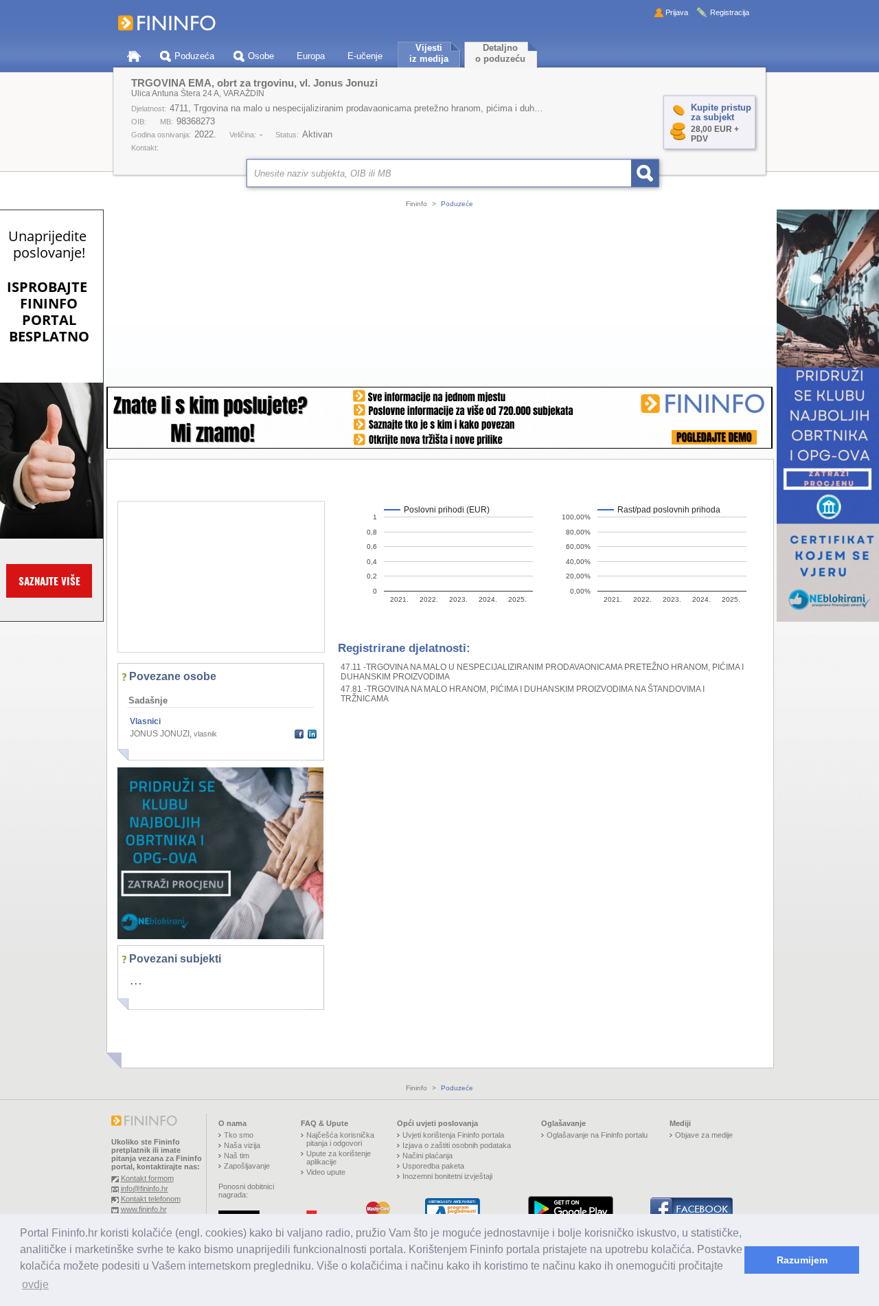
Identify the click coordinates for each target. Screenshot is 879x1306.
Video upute (325, 1172)
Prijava (676, 12)
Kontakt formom (147, 1178)
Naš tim (236, 1155)
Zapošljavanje (247, 1166)
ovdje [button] (35, 1284)
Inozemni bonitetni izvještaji (447, 1176)
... (136, 979)
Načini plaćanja (427, 1155)
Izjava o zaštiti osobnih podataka (456, 1145)
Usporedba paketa (433, 1166)
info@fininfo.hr (144, 1188)
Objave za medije (704, 1135)
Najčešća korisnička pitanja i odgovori (340, 1139)
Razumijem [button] (802, 1259)
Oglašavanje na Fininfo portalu (597, 1135)
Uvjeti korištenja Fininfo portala (453, 1135)
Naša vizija (242, 1145)
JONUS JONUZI (160, 734)
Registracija (729, 12)
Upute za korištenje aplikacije (338, 1157)
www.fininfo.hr (144, 1209)
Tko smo (238, 1135)
